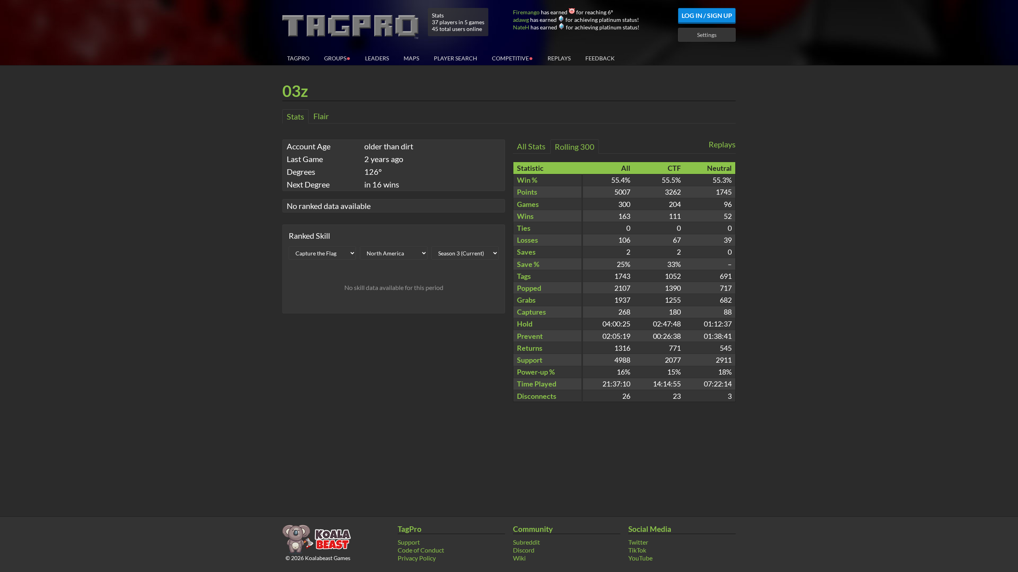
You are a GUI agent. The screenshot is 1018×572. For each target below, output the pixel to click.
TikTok (637, 550)
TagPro (298, 58)
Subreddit (526, 542)
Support (409, 542)
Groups (337, 58)
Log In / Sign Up (707, 15)
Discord (523, 550)
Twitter (638, 542)
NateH (521, 27)
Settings (707, 34)
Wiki (519, 558)
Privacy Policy (417, 558)
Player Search (455, 58)
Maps (411, 58)
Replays (559, 58)
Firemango (526, 12)
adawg (521, 19)
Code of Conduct (421, 550)
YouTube (640, 558)
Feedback (600, 58)
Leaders (377, 58)
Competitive (512, 58)
